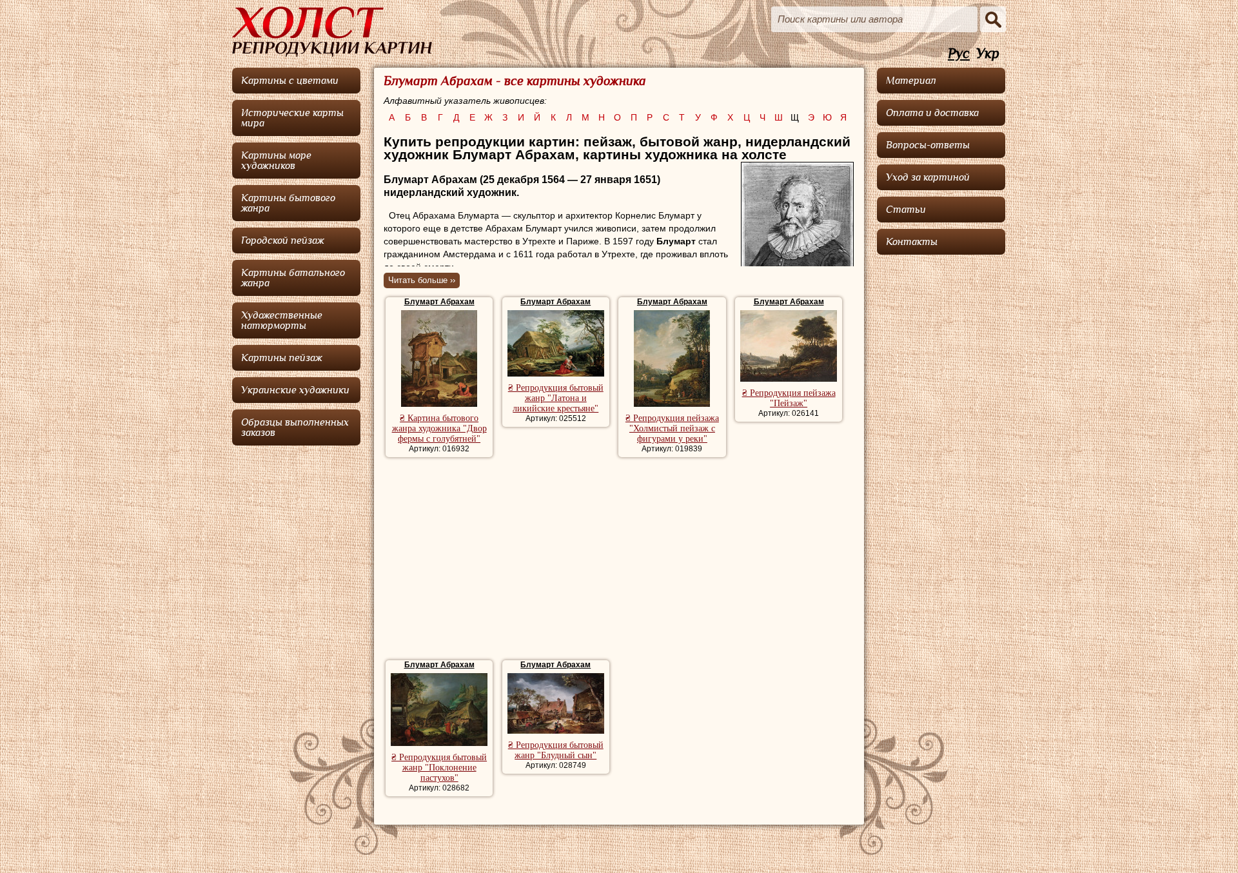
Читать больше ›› (421, 280)
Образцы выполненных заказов (295, 427)
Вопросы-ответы (928, 145)
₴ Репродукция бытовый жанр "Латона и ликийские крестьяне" (556, 398)
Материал (911, 80)
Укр (987, 53)
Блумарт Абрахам (439, 301)
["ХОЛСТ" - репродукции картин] (332, 31)
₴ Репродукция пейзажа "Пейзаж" (789, 398)
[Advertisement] (619, 560)
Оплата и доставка (932, 113)
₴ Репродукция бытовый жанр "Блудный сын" (556, 750)
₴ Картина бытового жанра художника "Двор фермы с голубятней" (439, 428)
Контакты (912, 242)
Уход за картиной (928, 177)
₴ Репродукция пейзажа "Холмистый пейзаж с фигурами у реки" (672, 428)
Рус (959, 53)
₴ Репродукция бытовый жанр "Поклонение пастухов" (439, 767)
